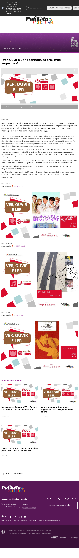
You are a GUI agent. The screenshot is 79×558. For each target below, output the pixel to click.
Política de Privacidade (33, 533)
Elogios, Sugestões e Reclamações (49, 520)
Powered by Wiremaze (74, 537)
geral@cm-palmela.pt (29, 508)
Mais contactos (6, 520)
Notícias (19, 48)
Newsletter (32, 520)
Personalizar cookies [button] (35, 8)
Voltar (8, 474)
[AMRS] (69, 541)
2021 (26, 48)
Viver (12, 48)
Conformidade (22, 533)
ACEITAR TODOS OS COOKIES (59, 8)
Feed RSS (48, 530)
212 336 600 (25, 504)
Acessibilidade (3, 532)
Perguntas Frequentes (20, 520)
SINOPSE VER (18, 186)
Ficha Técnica (21, 530)
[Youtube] (15, 516)
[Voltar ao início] (39, 21)
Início (6, 48)
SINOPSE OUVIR (19, 246)
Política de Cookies (46, 533)
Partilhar (20, 474)
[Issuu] (25, 516)
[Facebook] (10, 516)
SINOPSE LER (18, 315)
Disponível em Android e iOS (57, 505)
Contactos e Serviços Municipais (35, 530)
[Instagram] (20, 516)
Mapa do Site (12, 530)
